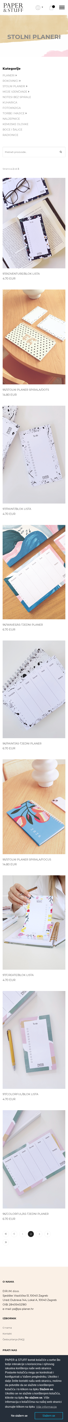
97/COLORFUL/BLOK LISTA (20, 1094)
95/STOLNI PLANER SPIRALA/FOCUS (27, 859)
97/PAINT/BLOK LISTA (17, 509)
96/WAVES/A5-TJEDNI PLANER (23, 624)
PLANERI (9, 75)
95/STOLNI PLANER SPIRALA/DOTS (26, 389)
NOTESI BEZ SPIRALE (17, 97)
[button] (39, 7)
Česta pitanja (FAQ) (13, 1339)
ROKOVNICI (11, 80)
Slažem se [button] (49, 1415)
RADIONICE (10, 135)
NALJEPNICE (11, 118)
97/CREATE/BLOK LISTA (18, 975)
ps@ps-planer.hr (23, 1309)
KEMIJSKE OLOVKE (15, 124)
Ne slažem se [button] (19, 1415)
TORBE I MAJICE (14, 113)
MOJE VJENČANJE (15, 91)
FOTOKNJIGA (12, 108)
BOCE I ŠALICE (12, 129)
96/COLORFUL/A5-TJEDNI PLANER (26, 1213)
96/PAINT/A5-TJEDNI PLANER (22, 743)
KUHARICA (10, 102)
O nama (7, 1327)
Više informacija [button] (46, 1406)
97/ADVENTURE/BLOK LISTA (21, 273)
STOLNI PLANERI (14, 86)
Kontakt (7, 1333)
